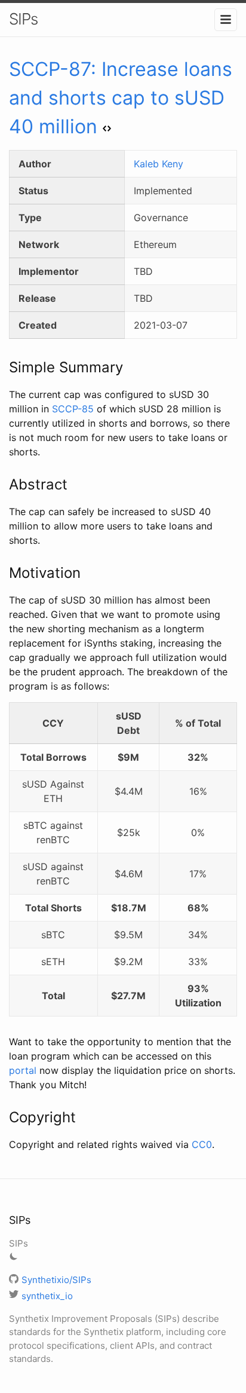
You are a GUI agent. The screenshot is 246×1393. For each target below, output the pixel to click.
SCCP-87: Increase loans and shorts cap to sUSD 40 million (120, 97)
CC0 (202, 1144)
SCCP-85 (73, 409)
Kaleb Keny (158, 164)
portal (22, 1070)
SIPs (23, 19)
